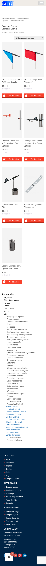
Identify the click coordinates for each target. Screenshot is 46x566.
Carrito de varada (13, 435)
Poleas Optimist (12, 406)
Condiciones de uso (13, 490)
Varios (6, 311)
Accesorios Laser (14, 437)
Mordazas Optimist (13, 424)
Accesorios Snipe (14, 401)
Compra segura (11, 514)
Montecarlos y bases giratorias (19, 334)
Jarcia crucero (12, 388)
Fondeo (7, 302)
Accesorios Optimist (15, 404)
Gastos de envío (12, 518)
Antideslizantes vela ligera (17, 370)
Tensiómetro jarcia (14, 360)
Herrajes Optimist (13, 409)
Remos (10, 396)
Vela (18, 18)
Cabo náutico (12, 383)
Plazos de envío (11, 521)
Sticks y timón (12, 350)
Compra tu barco (12, 478)
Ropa (7, 459)
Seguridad (8, 297)
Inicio (4, 18)
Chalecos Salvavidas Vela (17, 321)
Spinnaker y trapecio (15, 378)
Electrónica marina (11, 300)
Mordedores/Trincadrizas (17, 329)
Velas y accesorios (14, 380)
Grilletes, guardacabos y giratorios (21, 352)
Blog (7, 475)
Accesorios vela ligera (16, 393)
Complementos (13, 319)
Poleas (9, 324)
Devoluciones (10, 524)
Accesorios (11, 18)
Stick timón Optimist (14, 422)
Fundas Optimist (12, 432)
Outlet (7, 472)
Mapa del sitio (11, 500)
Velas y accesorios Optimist (17, 427)
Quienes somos (11, 487)
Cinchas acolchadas (15, 357)
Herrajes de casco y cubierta (18, 339)
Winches (10, 391)
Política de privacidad (14, 496)
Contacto (9, 503)
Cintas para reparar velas (17, 368)
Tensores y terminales (16, 337)
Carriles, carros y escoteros (18, 332)
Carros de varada (14, 398)
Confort (7, 305)
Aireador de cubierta (15, 375)
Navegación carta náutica (17, 373)
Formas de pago (12, 511)
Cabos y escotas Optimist (16, 411)
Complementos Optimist (15, 419)
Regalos (8, 465)
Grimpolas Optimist (13, 414)
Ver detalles (14, 95)
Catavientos (11, 362)
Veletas (10, 365)
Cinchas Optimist (12, 416)
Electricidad (9, 308)
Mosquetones (12, 344)
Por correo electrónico (13, 532)
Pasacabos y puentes (15, 355)
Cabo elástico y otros (15, 386)
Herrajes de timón (14, 347)
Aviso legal (9, 493)
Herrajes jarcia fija (14, 342)
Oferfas (8, 469)
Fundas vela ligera (14, 440)
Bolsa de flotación (13, 429)
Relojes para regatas (15, 316)
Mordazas (11, 326)
